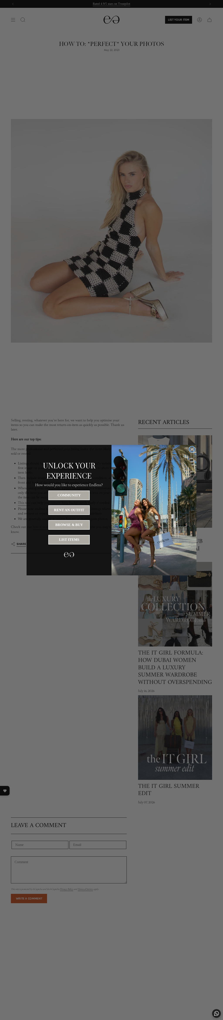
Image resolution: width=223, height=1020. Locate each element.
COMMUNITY (69, 495)
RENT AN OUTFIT (69, 510)
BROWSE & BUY (69, 525)
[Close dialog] (192, 449)
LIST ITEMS (69, 539)
